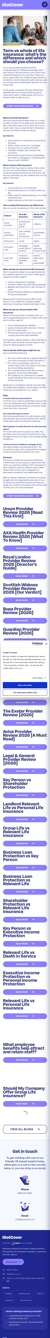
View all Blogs (21, 1264)
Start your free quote (20, 105)
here (20, 668)
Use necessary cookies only (25, 692)
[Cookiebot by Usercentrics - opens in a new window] (32, 643)
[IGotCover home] (12, 5)
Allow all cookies (25, 685)
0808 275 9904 (25, 1328)
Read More (22, 524)
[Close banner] (46, 644)
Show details (37, 678)
